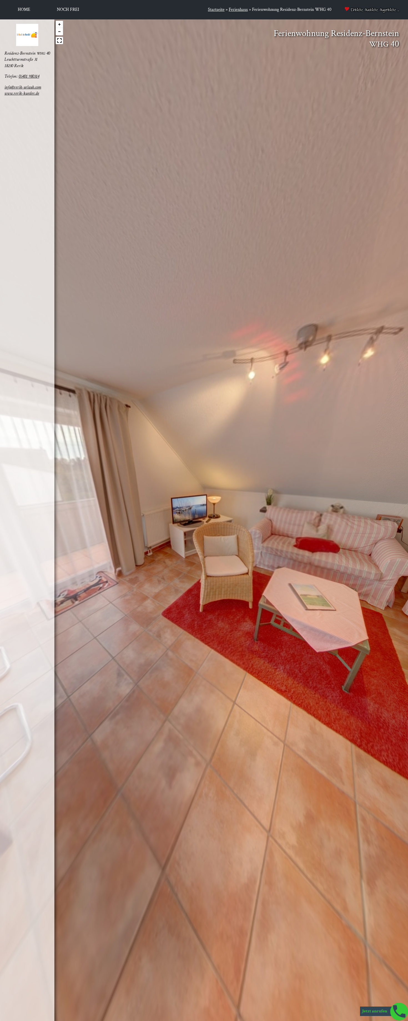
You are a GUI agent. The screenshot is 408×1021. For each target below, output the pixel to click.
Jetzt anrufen (375, 1011)
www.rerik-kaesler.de (21, 93)
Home (24, 9)
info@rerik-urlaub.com (22, 87)
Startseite (216, 9)
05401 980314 (29, 76)
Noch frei (68, 9)
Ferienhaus (238, 9)
